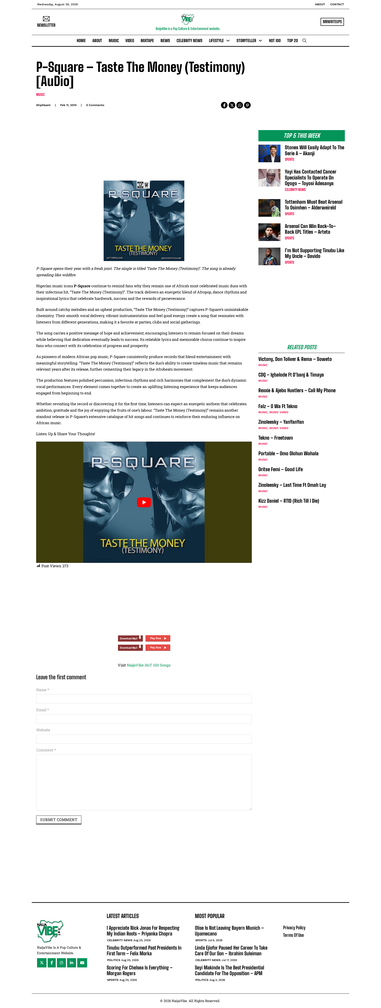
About (320, 4)
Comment (46, 749)
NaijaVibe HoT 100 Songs (148, 665)
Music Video (278, 412)
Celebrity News (189, 40)
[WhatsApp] (239, 105)
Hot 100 (275, 40)
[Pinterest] (247, 105)
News (165, 40)
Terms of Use (293, 935)
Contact (337, 4)
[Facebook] (224, 105)
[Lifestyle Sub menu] (228, 41)
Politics (113, 960)
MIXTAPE (147, 40)
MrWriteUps (332, 21)
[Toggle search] (304, 40)
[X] (232, 105)
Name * (42, 689)
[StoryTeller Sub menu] (260, 41)
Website (43, 729)
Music (114, 40)
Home (81, 40)
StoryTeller (246, 40)
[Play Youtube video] (144, 502)
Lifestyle (216, 40)
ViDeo (129, 40)
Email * (42, 709)
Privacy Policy (294, 927)
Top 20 (292, 40)
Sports (289, 159)
